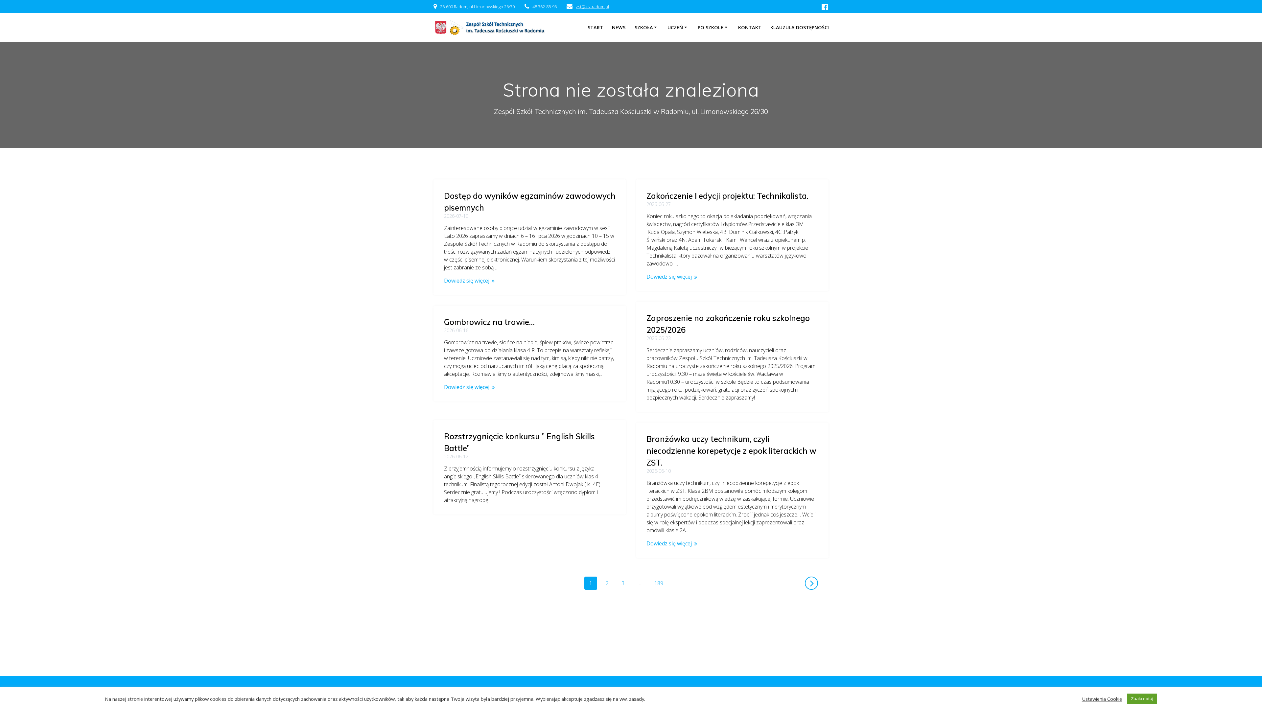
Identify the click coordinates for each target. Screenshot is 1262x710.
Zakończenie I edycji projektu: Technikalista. (727, 196)
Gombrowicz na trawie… (489, 322)
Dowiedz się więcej (466, 280)
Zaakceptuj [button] (1142, 698)
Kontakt (749, 27)
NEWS (618, 27)
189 (661, 583)
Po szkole (710, 27)
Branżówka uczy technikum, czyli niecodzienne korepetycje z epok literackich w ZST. (731, 451)
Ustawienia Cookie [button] (1102, 699)
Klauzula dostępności (799, 27)
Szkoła (644, 27)
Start (595, 27)
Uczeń (675, 27)
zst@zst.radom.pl (592, 7)
